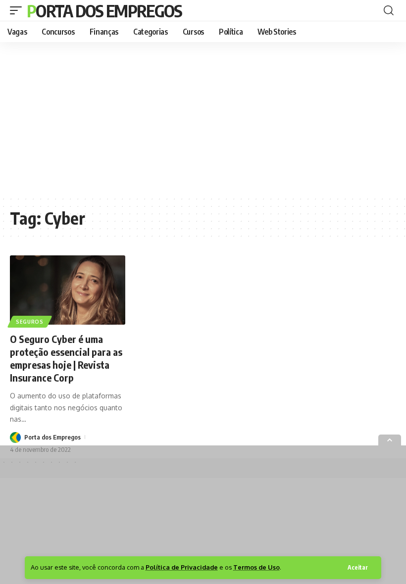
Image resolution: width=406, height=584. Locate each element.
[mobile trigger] (18, 10)
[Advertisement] (203, 118)
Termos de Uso (256, 567)
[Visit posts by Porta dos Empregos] (15, 436)
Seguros (30, 322)
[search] (388, 10)
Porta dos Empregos (104, 10)
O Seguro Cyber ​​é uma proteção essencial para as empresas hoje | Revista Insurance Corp (66, 358)
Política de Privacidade (182, 567)
